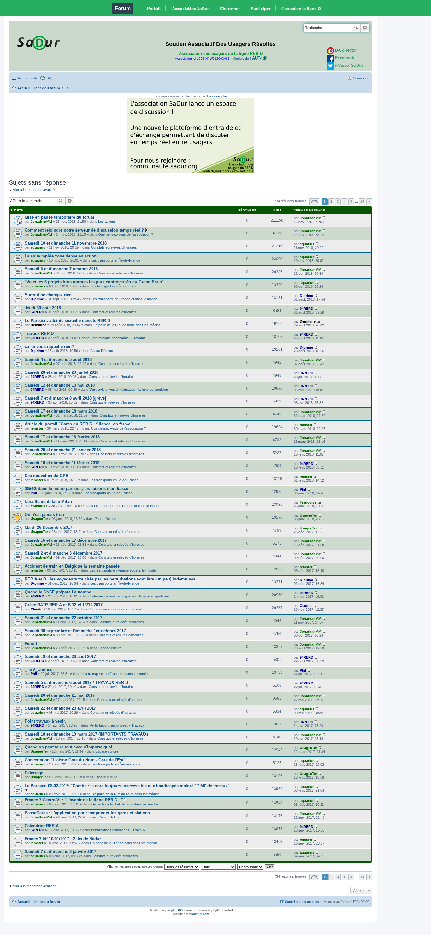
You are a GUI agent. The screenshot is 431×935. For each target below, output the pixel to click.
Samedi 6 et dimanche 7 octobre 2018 (61, 269)
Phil (34, 493)
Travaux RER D (39, 333)
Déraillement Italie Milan (48, 501)
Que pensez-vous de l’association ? (125, 234)
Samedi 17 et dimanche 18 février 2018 (62, 437)
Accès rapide (28, 78)
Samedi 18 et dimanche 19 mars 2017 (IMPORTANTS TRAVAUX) (86, 734)
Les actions (107, 221)
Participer (261, 8)
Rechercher (356, 28)
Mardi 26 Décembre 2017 (48, 527)
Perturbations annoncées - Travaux (117, 338)
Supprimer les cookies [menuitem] (302, 901)
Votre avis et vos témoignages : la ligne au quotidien (128, 389)
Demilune (38, 325)
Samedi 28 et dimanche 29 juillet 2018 (61, 372)
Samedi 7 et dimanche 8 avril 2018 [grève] (65, 398)
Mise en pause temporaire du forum (59, 217)
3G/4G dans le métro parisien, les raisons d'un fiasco (76, 488)
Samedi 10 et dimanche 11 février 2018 (62, 462)
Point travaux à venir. (45, 721)
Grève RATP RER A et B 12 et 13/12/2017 (64, 605)
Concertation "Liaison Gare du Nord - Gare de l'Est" (75, 760)
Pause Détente (101, 351)
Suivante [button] (369, 201)
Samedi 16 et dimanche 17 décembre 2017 (66, 540)
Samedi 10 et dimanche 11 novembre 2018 (66, 243)
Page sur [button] (314, 201)
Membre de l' (249, 58)
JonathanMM (41, 221)
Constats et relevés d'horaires (114, 247)
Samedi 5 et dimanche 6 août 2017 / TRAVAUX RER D (76, 682)
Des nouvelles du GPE (46, 475)
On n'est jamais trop (44, 514)
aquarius (38, 247)
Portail (154, 8)
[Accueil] (37, 42)
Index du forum (47, 88)
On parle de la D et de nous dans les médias (127, 325)
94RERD (37, 312)
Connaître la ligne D (301, 8)
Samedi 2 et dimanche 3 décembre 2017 (63, 553)
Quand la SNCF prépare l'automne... (60, 592)
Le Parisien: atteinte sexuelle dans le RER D (67, 320)
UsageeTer (39, 519)
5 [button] (351, 201)
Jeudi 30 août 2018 (43, 307)
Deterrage (34, 773)
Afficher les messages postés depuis (135, 866)
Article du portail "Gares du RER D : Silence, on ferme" (78, 424)
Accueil (23, 88)
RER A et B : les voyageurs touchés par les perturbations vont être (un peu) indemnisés (110, 579)
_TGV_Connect (39, 669)
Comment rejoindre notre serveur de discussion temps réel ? (84, 230)
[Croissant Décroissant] (250, 866)
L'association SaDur (190, 8)
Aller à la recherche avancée (34, 190)
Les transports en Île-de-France (115, 260)
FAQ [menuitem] (49, 78)
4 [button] (344, 201)
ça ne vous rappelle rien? (49, 346)
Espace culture (109, 648)
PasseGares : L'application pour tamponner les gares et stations (87, 813)
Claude (36, 609)
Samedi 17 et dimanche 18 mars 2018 (61, 411)
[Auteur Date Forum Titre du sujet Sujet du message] (218, 866)
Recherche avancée (365, 28)
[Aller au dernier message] (324, 218)
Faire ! (31, 643)
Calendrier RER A (42, 825)
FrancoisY (39, 506)
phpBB (176, 910)
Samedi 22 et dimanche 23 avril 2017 (60, 708)
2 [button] (331, 201)
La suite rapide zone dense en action (61, 256)
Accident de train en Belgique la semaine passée (72, 566)
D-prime (37, 299)
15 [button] (362, 201)
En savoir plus (217, 96)
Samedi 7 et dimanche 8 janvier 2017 (60, 851)
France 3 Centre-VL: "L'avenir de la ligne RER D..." (74, 800)
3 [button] (338, 201)
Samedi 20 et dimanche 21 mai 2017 (60, 695)
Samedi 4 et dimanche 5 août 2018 (58, 359)
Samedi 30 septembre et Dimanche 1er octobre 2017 (75, 630)
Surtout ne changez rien (48, 294)
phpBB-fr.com (199, 913)
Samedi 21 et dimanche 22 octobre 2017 (63, 617)
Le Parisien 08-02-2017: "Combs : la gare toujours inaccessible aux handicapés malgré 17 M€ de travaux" (127, 785)
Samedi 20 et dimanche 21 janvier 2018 (63, 449)
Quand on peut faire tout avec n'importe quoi (68, 747)
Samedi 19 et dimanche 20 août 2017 (60, 656)
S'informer (230, 8)
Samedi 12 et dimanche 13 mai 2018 (60, 385)
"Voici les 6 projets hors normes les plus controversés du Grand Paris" (94, 282)
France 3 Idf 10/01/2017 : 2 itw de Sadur (63, 838)
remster (37, 428)
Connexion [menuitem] (361, 78)
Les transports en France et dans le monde (124, 299)
